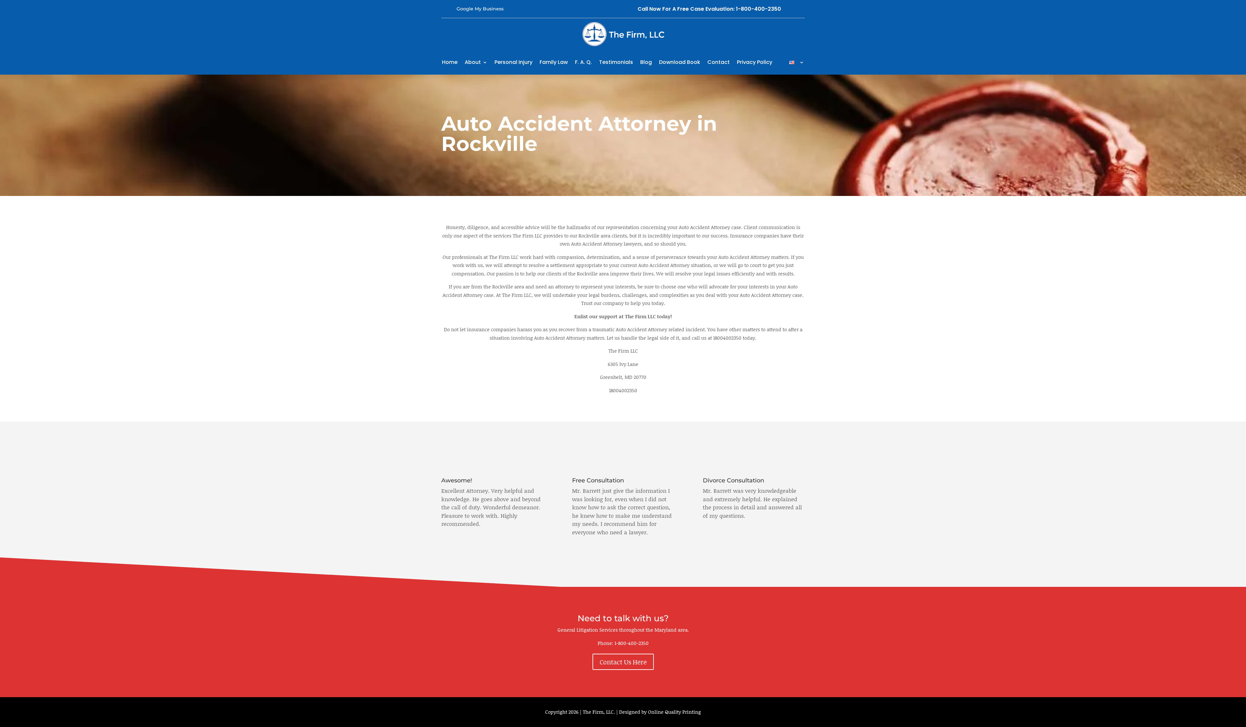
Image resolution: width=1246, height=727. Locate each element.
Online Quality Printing (674, 711)
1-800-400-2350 (632, 643)
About (473, 62)
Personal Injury (513, 62)
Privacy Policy (754, 62)
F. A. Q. (583, 62)
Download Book (679, 62)
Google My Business (480, 9)
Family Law (554, 62)
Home (450, 62)
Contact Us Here (623, 661)
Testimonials (616, 62)
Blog (646, 62)
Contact (718, 62)
